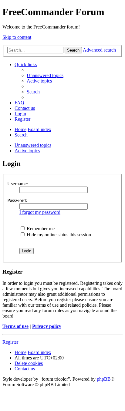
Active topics (27, 150)
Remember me (40, 228)
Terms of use (15, 326)
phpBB (104, 379)
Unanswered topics (33, 145)
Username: (17, 183)
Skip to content (16, 37)
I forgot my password (39, 212)
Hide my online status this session (58, 234)
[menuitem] (45, 75)
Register (10, 342)
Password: (17, 200)
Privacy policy (46, 326)
